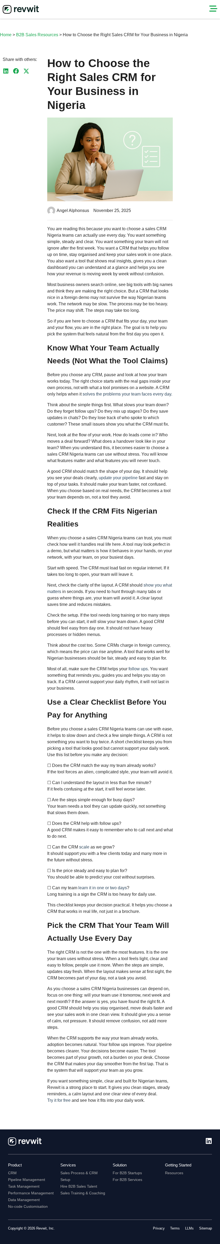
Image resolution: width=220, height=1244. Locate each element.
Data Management (24, 1200)
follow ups (138, 669)
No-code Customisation (28, 1206)
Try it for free (59, 1100)
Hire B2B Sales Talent (78, 1186)
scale (84, 847)
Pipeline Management (26, 1179)
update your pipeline (118, 477)
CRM (12, 1173)
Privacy (159, 1228)
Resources (174, 1173)
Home (6, 34)
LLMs (189, 1228)
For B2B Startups (127, 1173)
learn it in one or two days (102, 888)
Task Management (23, 1186)
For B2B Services (127, 1179)
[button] (6, 71)
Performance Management (31, 1193)
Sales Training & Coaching (82, 1193)
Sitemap (205, 1228)
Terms (175, 1228)
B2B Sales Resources (37, 34)
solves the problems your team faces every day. (127, 394)
